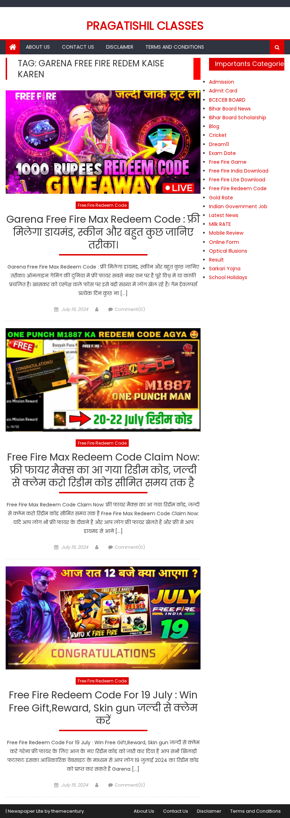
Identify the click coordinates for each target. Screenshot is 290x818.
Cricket (218, 135)
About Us (38, 46)
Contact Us (78, 46)
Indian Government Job (238, 206)
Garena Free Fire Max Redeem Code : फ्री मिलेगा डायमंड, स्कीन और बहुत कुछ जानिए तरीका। (103, 232)
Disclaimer (119, 46)
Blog (214, 126)
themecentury (67, 811)
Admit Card (223, 90)
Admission (221, 81)
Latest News (223, 215)
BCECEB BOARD (227, 99)
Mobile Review (226, 232)
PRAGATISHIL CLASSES (145, 26)
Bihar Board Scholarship (237, 117)
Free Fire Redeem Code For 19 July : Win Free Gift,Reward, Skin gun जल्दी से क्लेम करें (103, 708)
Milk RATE (220, 224)
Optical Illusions (228, 250)
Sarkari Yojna (224, 268)
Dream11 (219, 144)
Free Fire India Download (238, 170)
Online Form (224, 242)
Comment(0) (130, 309)
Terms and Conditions (174, 46)
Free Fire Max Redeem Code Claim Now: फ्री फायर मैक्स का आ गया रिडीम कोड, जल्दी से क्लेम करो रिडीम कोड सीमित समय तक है (103, 470)
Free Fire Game (227, 162)
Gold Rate (221, 197)
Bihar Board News (230, 108)
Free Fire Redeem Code (102, 205)
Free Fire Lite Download (237, 179)
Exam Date (222, 153)
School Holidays (228, 277)
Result (216, 259)
